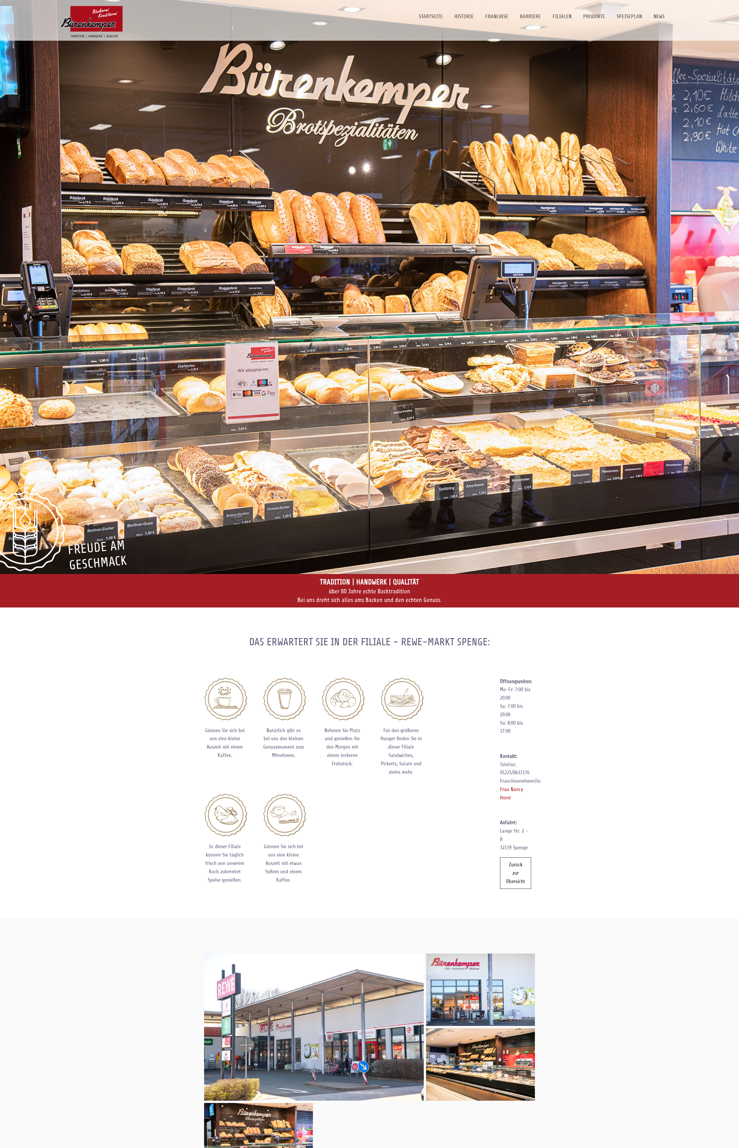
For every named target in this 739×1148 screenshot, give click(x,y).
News (659, 16)
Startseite (431, 16)
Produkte (594, 16)
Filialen (562, 16)
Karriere (530, 16)
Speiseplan (629, 16)
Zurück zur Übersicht (515, 873)
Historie (464, 16)
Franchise (496, 16)
